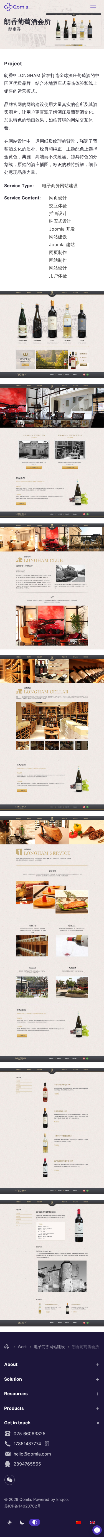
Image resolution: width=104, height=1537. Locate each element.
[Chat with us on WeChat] (97, 1530)
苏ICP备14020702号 (22, 1506)
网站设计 (58, 268)
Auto (34, 1522)
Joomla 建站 (62, 244)
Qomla (18, 7)
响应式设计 (60, 221)
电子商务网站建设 (60, 185)
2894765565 (26, 1464)
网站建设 (58, 236)
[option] (78, 1522)
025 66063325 (28, 1433)
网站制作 (58, 260)
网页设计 (58, 198)
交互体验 (58, 205)
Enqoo (62, 1499)
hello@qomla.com (31, 1454)
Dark (22, 1522)
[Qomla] (7, 1346)
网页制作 (58, 252)
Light (9, 1522)
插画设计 (58, 213)
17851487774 (26, 1443)
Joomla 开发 (62, 229)
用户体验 (58, 275)
